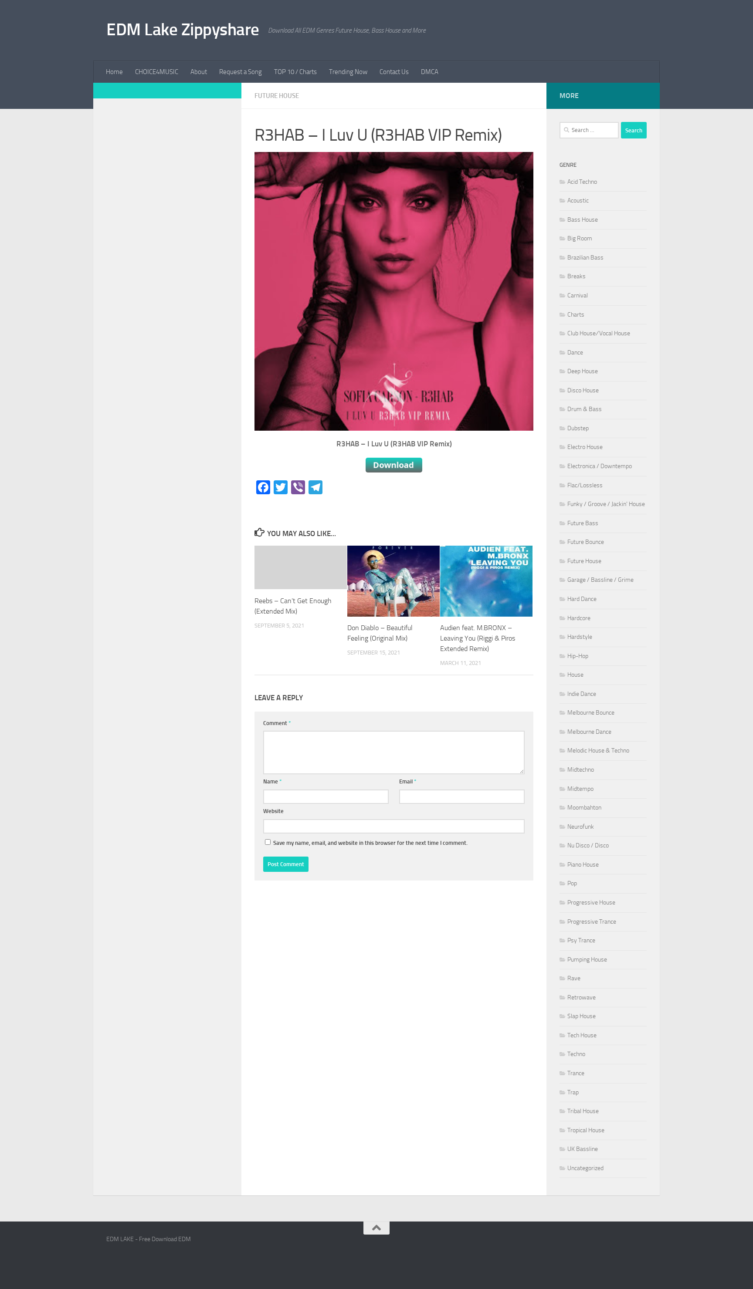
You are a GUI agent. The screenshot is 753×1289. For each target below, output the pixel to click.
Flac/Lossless (585, 485)
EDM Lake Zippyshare (182, 29)
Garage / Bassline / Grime (600, 580)
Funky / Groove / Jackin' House (606, 504)
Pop (572, 883)
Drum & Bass (584, 409)
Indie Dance (581, 694)
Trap (573, 1092)
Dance (575, 352)
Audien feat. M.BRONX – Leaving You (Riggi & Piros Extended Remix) (477, 638)
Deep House (582, 371)
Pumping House (587, 959)
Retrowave (581, 997)
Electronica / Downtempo (599, 466)
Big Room (579, 238)
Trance (575, 1073)
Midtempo (580, 789)
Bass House (582, 219)
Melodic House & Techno (598, 750)
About (198, 72)
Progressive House (591, 902)
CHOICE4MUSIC (156, 72)
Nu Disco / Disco (588, 845)
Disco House (583, 390)
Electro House (585, 447)
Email (408, 781)
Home (114, 72)
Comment (277, 723)
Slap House (581, 1016)
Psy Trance (581, 940)
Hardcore (578, 618)
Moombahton (584, 807)
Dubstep (578, 428)
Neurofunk (580, 826)
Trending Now (348, 72)
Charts (575, 314)
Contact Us (394, 72)
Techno (576, 1054)
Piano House (583, 864)
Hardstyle (579, 637)
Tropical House (585, 1130)
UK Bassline (582, 1149)
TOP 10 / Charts (295, 72)
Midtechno (580, 769)
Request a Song (240, 72)
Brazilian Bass (585, 257)
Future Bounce (585, 542)
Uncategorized (585, 1168)
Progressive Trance (591, 921)
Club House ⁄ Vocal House (598, 333)
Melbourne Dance (589, 732)
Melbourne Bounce (590, 712)
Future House (276, 96)
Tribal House (583, 1111)
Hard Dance (582, 599)
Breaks (576, 276)
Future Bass (582, 523)
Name (272, 781)
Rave (573, 978)
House (575, 674)
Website (273, 811)
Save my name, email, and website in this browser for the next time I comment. (370, 843)
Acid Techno (582, 182)
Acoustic (578, 200)
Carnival (577, 295)
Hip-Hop (577, 656)
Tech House (582, 1035)
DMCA (429, 72)
